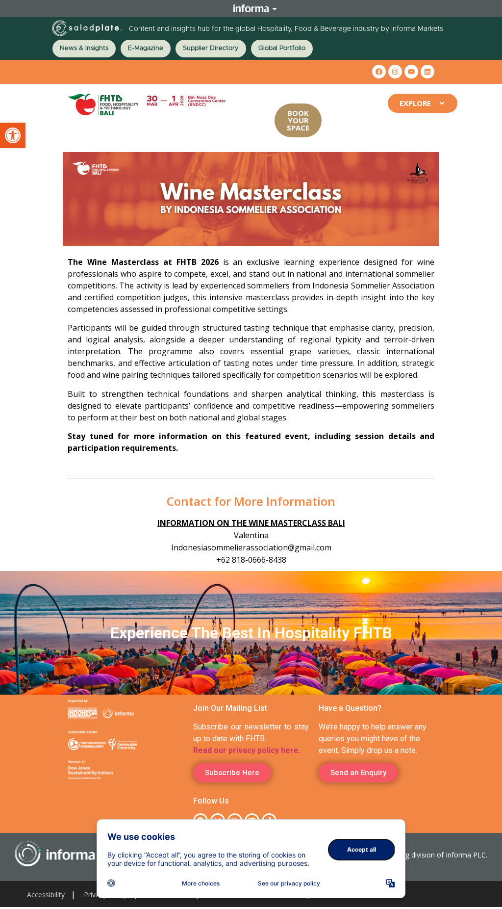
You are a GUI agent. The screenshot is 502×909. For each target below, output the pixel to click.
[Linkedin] (427, 71)
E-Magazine (145, 48)
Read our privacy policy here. (247, 750)
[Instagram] (395, 71)
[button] (12, 135)
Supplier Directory (211, 48)
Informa (251, 8)
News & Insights (84, 48)
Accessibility (46, 894)
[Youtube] (411, 71)
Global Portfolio (281, 48)
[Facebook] (379, 71)
